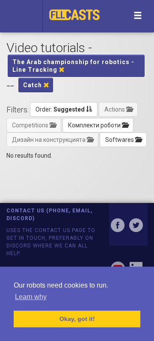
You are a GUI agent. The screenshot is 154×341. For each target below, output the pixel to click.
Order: (60, 109)
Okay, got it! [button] (77, 318)
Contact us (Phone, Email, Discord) (49, 214)
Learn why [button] (31, 296)
